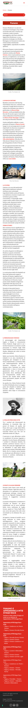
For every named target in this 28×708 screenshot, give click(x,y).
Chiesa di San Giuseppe (11, 117)
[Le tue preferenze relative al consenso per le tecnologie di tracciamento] (2, 705)
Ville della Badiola (8, 139)
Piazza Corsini (20, 124)
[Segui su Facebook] (11, 705)
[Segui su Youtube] (14, 705)
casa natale (12, 158)
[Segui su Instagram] (17, 705)
